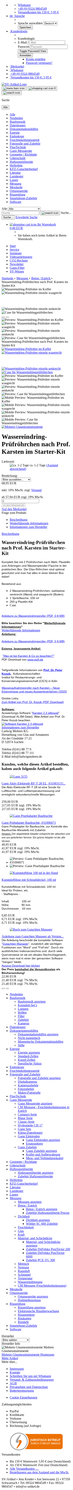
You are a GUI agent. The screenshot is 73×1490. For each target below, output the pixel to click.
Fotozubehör (26, 1089)
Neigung (23, 1267)
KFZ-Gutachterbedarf (24, 169)
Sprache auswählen (30, 23)
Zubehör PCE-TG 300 (40, 1260)
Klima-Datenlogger (30, 1132)
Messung (15, 183)
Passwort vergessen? (39, 63)
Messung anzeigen (30, 1202)
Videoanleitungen (21, 257)
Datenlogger (18, 125)
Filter (21, 1016)
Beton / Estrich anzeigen (41, 1209)
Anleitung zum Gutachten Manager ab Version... (33, 936)
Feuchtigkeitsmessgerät (24, 140)
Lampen (23, 1009)
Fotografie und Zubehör (25, 143)
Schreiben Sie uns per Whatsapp (30, 1376)
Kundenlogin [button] (18, 31)
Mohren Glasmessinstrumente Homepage (28, 1354)
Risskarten (24, 1318)
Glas (21, 1231)
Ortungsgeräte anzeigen (33, 1296)
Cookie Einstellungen (23, 1397)
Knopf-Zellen (26, 1060)
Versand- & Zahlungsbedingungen (32, 1379)
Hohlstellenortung (29, 1300)
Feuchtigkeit (26, 1227)
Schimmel (24, 1274)
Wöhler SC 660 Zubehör (42, 1223)
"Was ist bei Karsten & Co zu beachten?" (28, 656)
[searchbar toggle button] (12, 93)
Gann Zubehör (27, 1147)
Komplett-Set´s (27, 1005)
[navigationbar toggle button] (14, 88)
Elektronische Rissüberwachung (38, 1311)
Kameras (23, 1023)
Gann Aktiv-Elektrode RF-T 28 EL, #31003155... (33, 783)
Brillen (22, 1012)
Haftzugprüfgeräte (21, 161)
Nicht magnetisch (29, 1038)
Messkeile (16, 187)
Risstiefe (23, 1322)
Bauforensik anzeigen (32, 1001)
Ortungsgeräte (19, 191)
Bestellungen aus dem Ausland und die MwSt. (39, 1472)
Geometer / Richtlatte (23, 154)
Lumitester (16, 176)
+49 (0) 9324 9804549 (32, 8)
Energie (15, 132)
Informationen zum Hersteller (28, 527)
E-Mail (22, 42)
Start (13, 246)
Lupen (14, 180)
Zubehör (23, 1019)
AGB (13, 1383)
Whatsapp (24, 5)
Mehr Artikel (10, 1358)
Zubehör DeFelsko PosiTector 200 (48, 1249)
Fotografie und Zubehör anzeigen (39, 1078)
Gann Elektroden (29, 1136)
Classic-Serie (26, 1121)
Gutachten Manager (15, 943)
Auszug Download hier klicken (21, 965)
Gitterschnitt (17, 158)
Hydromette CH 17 (30, 1125)
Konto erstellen (35, 59)
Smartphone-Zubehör (23, 198)
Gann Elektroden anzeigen (43, 1140)
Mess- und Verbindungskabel (44, 1158)
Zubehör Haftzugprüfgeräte (35, 1176)
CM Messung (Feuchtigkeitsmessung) (42, 1285)
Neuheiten (16, 118)
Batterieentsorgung (22, 1390)
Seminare (16, 253)
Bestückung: (10, 475)
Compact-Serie (27, 1114)
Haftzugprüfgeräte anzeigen (35, 1172)
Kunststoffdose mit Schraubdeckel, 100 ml (29, 879)
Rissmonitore (26, 1314)
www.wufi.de (35, 659)
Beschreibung (18, 519)
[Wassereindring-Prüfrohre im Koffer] (26, 349)
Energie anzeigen (29, 1052)
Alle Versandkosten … (24, 1468)
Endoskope (17, 136)
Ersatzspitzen (34, 1143)
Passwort (23, 46)
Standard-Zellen (28, 1056)
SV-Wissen (17, 271)
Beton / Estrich (27, 1205)
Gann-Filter (17, 267)
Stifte (21, 1045)
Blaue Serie (25, 1118)
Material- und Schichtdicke (35, 1238)
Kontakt (15, 1372)
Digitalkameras (27, 1081)
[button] (17, 16)
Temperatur (25, 1278)
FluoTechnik (18, 147)
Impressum (17, 1368)
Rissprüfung (17, 194)
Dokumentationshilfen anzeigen (38, 1034)
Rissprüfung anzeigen (32, 1307)
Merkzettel (17, 66)
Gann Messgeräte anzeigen (35, 1103)
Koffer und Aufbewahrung (43, 1154)
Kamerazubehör (28, 1085)
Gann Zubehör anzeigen (41, 1151)
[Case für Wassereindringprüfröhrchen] (27, 372)
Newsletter (17, 264)
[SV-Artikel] (14, 84)
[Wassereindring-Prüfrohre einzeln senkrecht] (31, 368)
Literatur (15, 172)
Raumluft (24, 1271)
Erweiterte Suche (27, 217)
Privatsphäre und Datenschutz (29, 1387)
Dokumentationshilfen (24, 129)
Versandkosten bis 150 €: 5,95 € (38, 12)
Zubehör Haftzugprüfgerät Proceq (47, 1212)
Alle (12, 114)
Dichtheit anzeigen (38, 1220)
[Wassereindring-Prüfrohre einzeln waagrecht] (32, 352)
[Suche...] (50, 213)
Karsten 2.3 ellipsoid (45, 713)
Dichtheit (24, 1216)
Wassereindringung (30, 1282)
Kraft (21, 1234)
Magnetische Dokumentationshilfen (40, 1041)
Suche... (66, 212)
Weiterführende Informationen (29, 523)
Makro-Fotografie (29, 1092)
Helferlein (16, 165)
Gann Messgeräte (21, 151)
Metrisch (23, 1263)
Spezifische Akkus (30, 1063)
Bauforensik (17, 121)
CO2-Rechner (19, 260)
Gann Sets (24, 1129)
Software (15, 202)
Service (14, 249)
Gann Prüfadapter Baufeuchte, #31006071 (29, 822)
